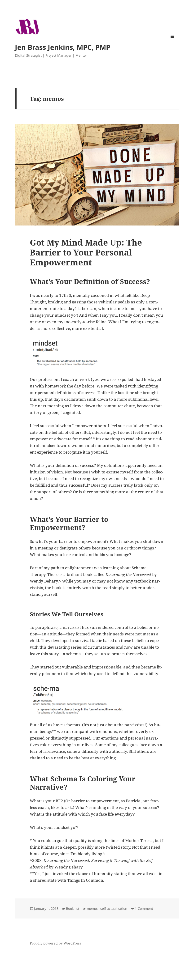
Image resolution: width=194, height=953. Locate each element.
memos (92, 908)
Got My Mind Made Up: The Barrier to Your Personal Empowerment (86, 252)
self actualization (113, 908)
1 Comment (144, 908)
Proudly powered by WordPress (55, 943)
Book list (72, 908)
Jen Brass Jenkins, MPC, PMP (62, 47)
